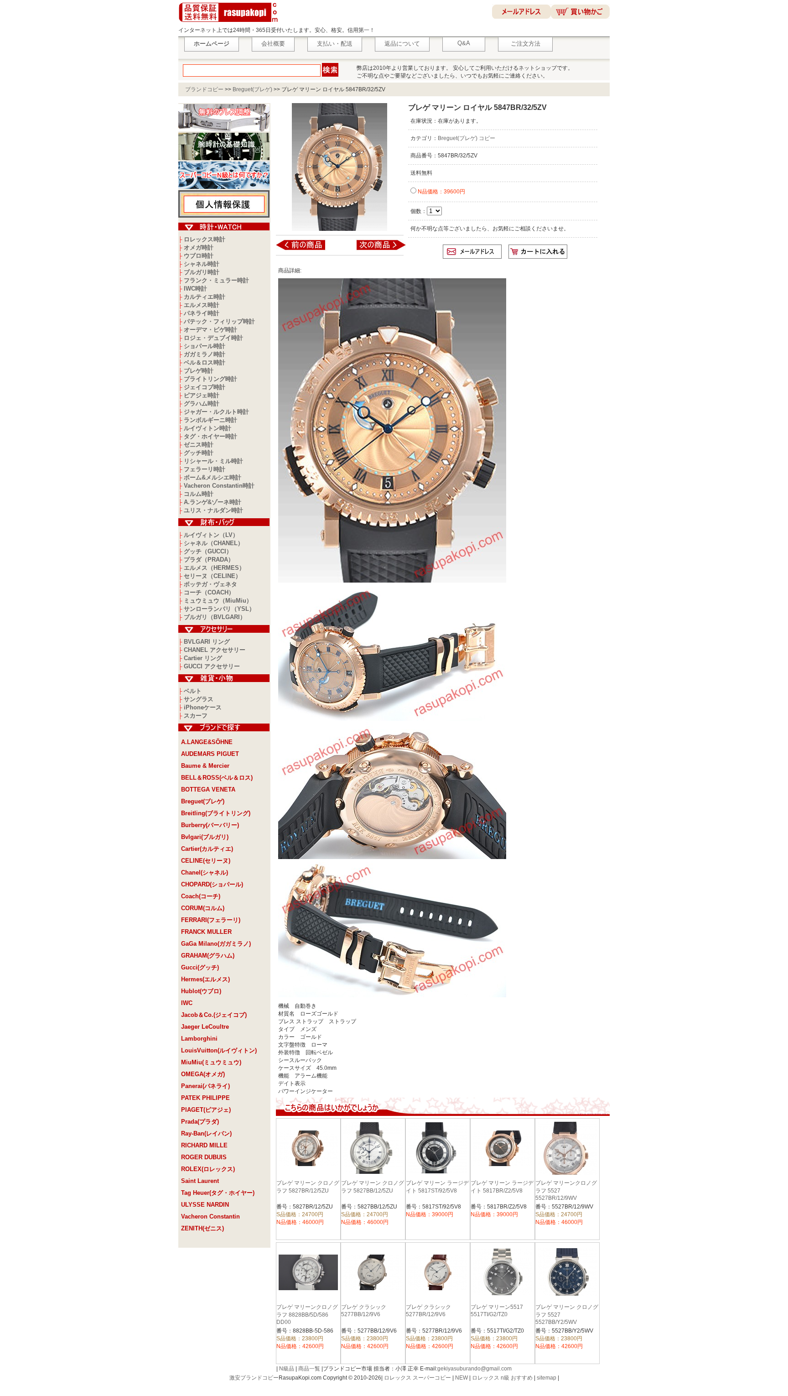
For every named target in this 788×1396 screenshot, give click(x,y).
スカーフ (195, 715)
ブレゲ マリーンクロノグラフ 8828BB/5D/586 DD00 (307, 1314)
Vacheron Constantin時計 (219, 485)
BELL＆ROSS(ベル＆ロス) (217, 777)
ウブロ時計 (198, 255)
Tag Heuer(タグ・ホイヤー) (217, 1192)
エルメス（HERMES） (214, 567)
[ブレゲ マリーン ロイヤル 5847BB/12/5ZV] (306, 249)
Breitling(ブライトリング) (215, 813)
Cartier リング (203, 658)
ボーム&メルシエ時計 (212, 477)
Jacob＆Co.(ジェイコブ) (214, 1014)
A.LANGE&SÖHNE (207, 742)
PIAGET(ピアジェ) (206, 1109)
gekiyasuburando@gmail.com (474, 1368)
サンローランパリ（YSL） (219, 608)
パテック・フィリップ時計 (219, 321)
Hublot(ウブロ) (201, 991)
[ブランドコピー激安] (230, 23)
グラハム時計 (201, 403)
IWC (186, 1003)
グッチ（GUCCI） (208, 551)
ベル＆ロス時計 (204, 362)
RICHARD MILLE (204, 1145)
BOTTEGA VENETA (208, 789)
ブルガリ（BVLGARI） (215, 617)
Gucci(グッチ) (200, 967)
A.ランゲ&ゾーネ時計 (212, 502)
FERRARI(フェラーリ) (210, 920)
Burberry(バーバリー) (210, 825)
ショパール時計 (204, 346)
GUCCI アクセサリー (212, 666)
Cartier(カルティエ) (207, 848)
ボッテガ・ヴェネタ (210, 584)
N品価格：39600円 (440, 191)
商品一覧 (309, 1368)
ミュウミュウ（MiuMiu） (218, 600)
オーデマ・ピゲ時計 (210, 329)
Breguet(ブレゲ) (252, 89)
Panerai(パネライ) (205, 1086)
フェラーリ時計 (204, 469)
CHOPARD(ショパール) (212, 884)
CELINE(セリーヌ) (205, 860)
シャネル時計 (201, 263)
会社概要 (273, 43)
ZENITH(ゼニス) (202, 1228)
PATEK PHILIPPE (205, 1097)
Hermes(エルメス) (205, 979)
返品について (402, 43)
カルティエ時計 (204, 296)
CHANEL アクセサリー (214, 649)
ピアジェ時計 (201, 395)
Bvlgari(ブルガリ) (204, 836)
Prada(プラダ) (200, 1121)
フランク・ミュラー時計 (216, 280)
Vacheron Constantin (210, 1216)
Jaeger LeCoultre (205, 1026)
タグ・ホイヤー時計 (210, 436)
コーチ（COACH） (209, 592)
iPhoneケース (203, 707)
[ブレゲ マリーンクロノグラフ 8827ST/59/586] (375, 249)
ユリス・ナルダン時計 (213, 510)
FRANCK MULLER (206, 931)
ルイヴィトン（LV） (211, 534)
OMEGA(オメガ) (203, 1074)
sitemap (546, 1378)
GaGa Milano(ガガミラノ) (216, 943)
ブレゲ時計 (198, 370)
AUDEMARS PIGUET (210, 753)
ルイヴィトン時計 (207, 428)
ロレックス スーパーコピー (417, 1378)
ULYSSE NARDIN (205, 1204)
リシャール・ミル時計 (213, 461)
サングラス (198, 699)
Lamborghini (199, 1038)
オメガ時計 (198, 247)
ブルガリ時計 (201, 272)
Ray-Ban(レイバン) (206, 1133)
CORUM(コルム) (202, 908)
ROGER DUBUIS (204, 1157)
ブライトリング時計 (210, 378)
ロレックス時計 (204, 239)
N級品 (286, 1368)
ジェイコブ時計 (204, 387)
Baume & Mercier (205, 765)
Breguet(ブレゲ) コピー (466, 138)
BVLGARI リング (207, 641)
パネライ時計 (201, 313)
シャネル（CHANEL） (214, 543)
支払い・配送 (335, 43)
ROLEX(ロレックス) (208, 1169)
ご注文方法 (525, 43)
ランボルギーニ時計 (210, 420)
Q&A (463, 43)
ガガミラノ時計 (204, 354)
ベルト (193, 691)
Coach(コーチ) (200, 896)
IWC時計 (195, 288)
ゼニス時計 (198, 444)
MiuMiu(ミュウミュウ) (211, 1062)
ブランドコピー (204, 89)
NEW (461, 1378)
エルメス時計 (201, 305)
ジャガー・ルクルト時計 (216, 411)
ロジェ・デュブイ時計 (213, 337)
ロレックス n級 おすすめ (502, 1378)
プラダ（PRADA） (209, 559)
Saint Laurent (200, 1180)
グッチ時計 (198, 452)
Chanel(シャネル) (204, 872)
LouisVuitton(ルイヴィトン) (219, 1050)
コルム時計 (198, 493)
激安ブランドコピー (254, 1378)
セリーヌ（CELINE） (212, 576)
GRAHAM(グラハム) (207, 955)
